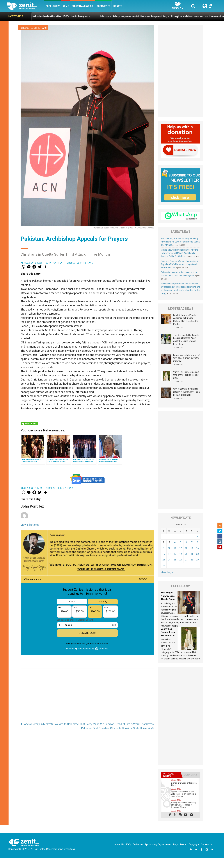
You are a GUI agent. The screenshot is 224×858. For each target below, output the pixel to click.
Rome (66, 6)
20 (186, 554)
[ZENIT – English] (25, 6)
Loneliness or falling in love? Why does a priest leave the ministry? (186, 358)
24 (169, 559)
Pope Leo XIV (53, 6)
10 (169, 548)
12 (180, 548)
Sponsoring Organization (158, 844)
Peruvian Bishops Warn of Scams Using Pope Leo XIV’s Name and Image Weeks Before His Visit (180, 264)
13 (186, 548)
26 (180, 559)
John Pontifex (54, 263)
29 (197, 559)
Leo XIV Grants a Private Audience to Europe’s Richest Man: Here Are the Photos (185, 319)
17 (169, 554)
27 (186, 559)
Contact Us (207, 844)
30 (163, 565)
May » (170, 572)
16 (163, 554)
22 (197, 554)
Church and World (83, 6)
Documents (103, 6)
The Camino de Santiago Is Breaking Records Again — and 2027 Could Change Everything (186, 339)
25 (175, 559)
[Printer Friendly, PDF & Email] (29, 423)
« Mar (163, 572)
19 (180, 554)
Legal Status (180, 844)
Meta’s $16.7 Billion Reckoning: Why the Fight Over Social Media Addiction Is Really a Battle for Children (179, 253)
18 (175, 554)
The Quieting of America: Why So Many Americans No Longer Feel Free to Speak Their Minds (180, 241)
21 (192, 554)
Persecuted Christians (33, 28)
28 (192, 559)
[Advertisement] (87, 694)
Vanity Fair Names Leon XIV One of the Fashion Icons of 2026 (186, 375)
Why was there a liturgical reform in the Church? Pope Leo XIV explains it (186, 392)
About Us (119, 844)
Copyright (194, 844)
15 (197, 548)
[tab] (171, 775)
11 (175, 548)
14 (192, 548)
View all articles (30, 524)
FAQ (128, 844)
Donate (117, 6)
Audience (138, 844)
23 (163, 559)
